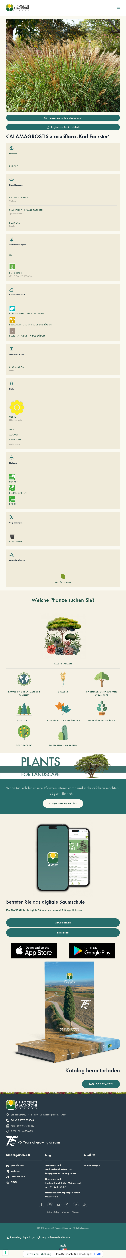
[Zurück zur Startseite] (17, 8)
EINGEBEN (63, 932)
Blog (48, 1155)
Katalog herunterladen (92, 1070)
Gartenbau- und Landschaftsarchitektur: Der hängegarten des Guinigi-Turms (60, 1169)
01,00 (21, 367)
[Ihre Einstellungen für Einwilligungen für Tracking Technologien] (5, 1253)
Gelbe (12, 416)
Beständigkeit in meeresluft (26, 313)
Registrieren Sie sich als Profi (65, 127)
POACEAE (14, 222)
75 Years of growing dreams (39, 1142)
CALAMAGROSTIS (19, 197)
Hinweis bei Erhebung (38, 1254)
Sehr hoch (15, 273)
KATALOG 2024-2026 (101, 1084)
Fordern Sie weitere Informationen (65, 117)
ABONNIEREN (63, 922)
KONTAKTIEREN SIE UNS (63, 803)
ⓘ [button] (10, 255)
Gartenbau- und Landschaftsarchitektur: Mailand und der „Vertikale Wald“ (63, 1183)
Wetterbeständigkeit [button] (17, 244)
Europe (13, 166)
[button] (118, 8)
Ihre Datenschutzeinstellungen (74, 1254)
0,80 (11, 367)
